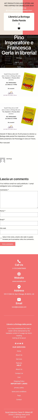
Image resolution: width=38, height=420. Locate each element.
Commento (4, 190)
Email (2, 219)
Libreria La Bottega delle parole (19, 324)
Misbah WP (29, 412)
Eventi (19, 67)
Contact (19, 399)
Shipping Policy (19, 381)
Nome (2, 211)
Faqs (19, 395)
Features (19, 363)
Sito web (3, 228)
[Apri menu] (19, 23)
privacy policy (19, 387)
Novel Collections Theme (13, 412)
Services (19, 359)
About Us (19, 355)
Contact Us (19, 373)
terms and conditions (19, 391)
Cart (19, 377)
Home (19, 351)
